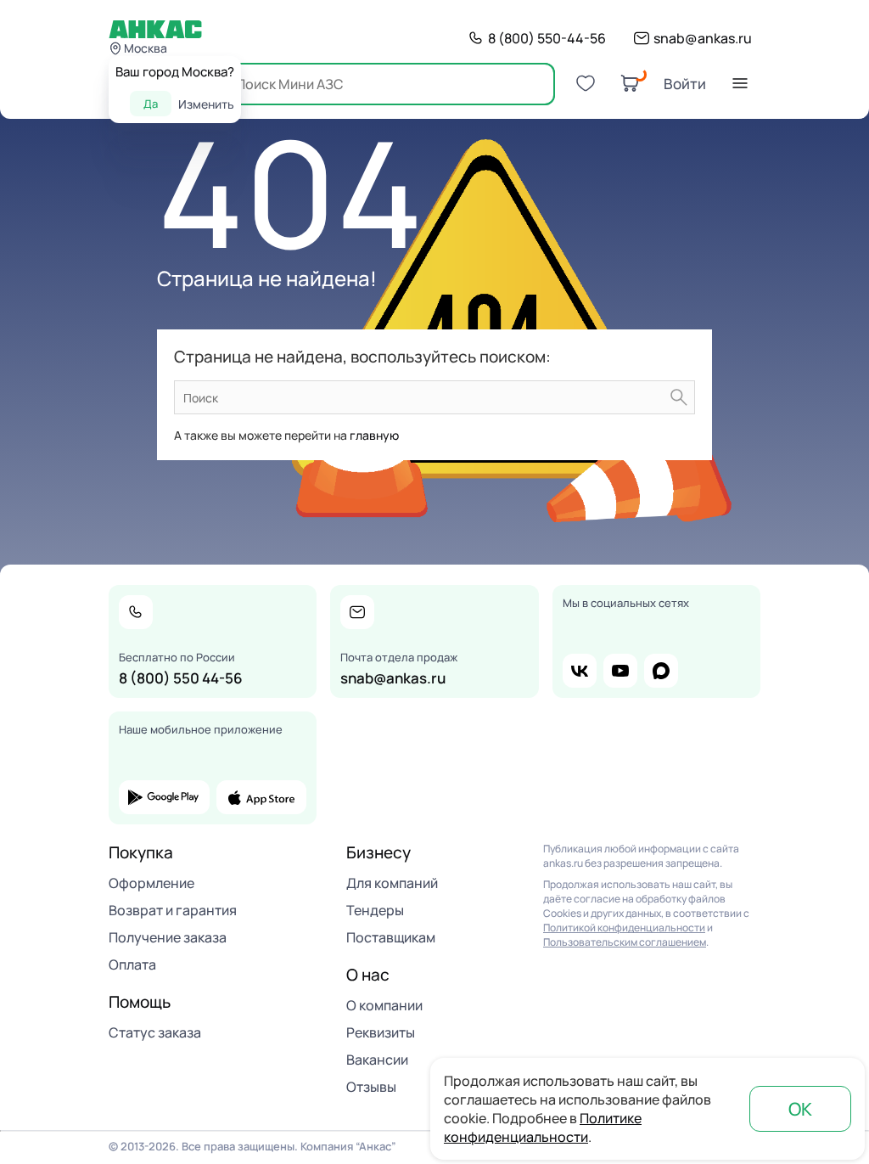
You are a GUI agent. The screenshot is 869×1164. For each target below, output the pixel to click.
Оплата (132, 964)
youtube (620, 671)
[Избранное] (585, 83)
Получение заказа (168, 937)
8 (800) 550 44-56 (181, 678)
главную (374, 435)
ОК (800, 1109)
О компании (384, 1005)
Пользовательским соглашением (624, 942)
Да (150, 103)
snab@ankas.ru (702, 38)
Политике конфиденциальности (543, 1127)
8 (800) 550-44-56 (547, 38)
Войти (685, 83)
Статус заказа (155, 1032)
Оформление (151, 883)
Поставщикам (390, 937)
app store (261, 797)
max (661, 671)
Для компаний (392, 883)
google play (164, 797)
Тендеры (375, 910)
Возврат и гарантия (173, 910)
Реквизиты (380, 1032)
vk (580, 671)
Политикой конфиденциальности (624, 927)
